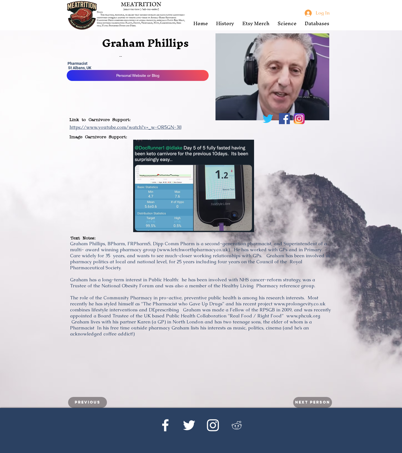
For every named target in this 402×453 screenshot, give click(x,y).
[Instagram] (213, 425)
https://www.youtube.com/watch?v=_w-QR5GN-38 (125, 127)
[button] (225, 23)
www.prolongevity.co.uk (299, 304)
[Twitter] (189, 425)
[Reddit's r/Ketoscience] (237, 425)
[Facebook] (165, 425)
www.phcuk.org (303, 316)
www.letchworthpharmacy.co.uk (193, 250)
